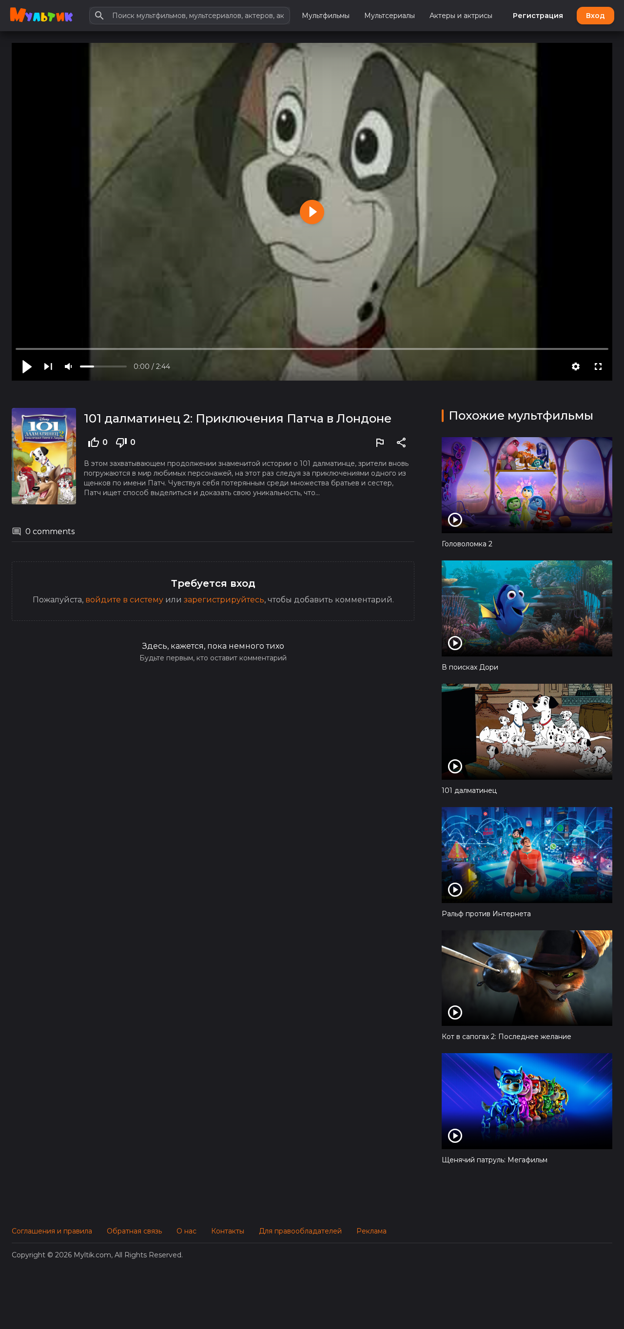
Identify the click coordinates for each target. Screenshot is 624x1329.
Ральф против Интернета (486, 913)
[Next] (48, 366)
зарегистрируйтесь (224, 599)
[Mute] (69, 366)
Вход (595, 15)
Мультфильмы (326, 15)
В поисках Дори (470, 667)
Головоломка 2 (467, 543)
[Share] (401, 442)
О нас (186, 1231)
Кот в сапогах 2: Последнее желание (506, 1036)
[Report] (380, 442)
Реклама (371, 1231)
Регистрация (538, 15)
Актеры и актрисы (460, 15)
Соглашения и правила (52, 1231)
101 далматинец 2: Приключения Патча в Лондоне (237, 418)
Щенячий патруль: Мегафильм (494, 1160)
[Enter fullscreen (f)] (598, 366)
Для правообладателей (300, 1231)
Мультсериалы (389, 15)
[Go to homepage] (41, 15)
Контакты (227, 1231)
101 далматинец (469, 790)
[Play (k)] (26, 366)
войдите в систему (124, 599)
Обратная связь (134, 1231)
